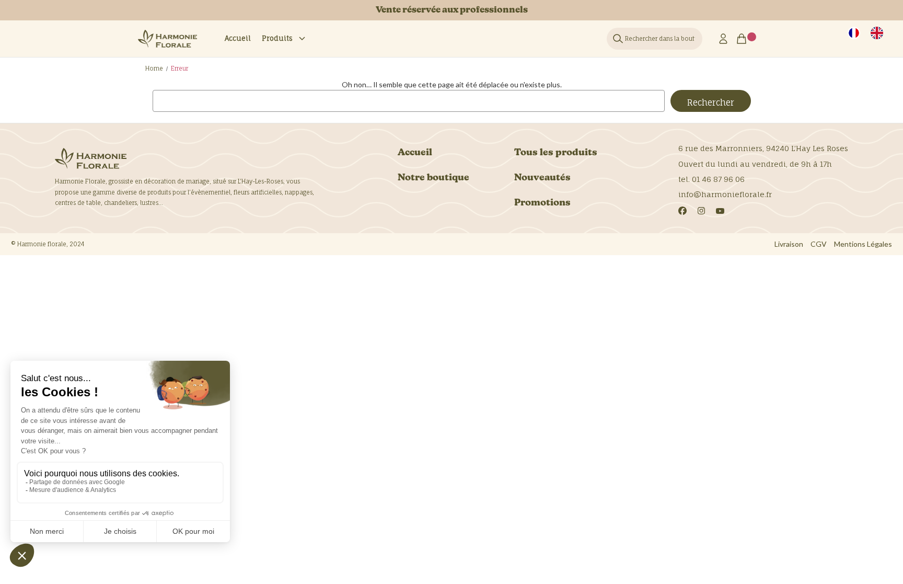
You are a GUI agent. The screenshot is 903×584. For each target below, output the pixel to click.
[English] (876, 33)
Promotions (542, 203)
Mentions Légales (863, 243)
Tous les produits (555, 152)
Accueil (238, 38)
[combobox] (853, 33)
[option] (876, 33)
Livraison (788, 243)
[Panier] (744, 38)
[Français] (853, 33)
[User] (723, 38)
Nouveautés (542, 178)
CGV (819, 243)
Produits (277, 38)
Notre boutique (433, 178)
